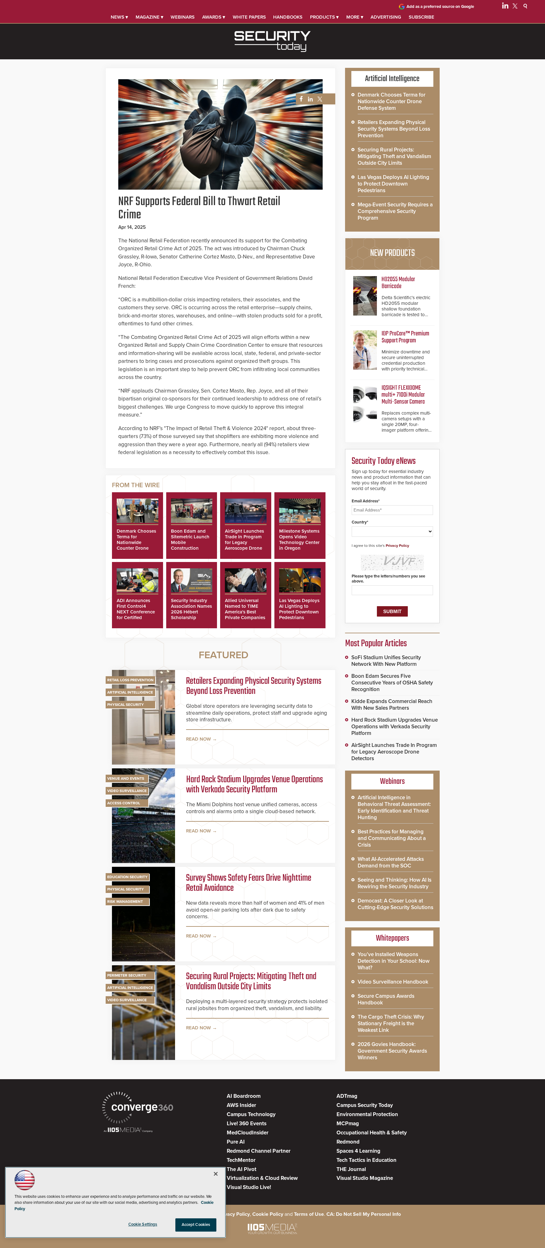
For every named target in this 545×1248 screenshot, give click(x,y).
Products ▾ (324, 17)
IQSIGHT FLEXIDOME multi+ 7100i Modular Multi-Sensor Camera (403, 395)
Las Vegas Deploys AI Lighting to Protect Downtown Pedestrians (299, 609)
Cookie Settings (142, 1224)
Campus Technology (251, 1114)
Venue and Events (125, 778)
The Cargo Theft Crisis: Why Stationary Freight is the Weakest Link (391, 1023)
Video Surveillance (127, 791)
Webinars (183, 17)
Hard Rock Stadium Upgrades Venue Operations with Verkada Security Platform (254, 785)
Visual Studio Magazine (365, 1178)
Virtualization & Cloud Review (262, 1178)
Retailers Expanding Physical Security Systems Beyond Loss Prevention (253, 686)
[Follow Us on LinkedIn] (505, 7)
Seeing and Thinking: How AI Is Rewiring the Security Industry (394, 883)
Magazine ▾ (149, 17)
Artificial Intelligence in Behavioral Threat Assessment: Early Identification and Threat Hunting (394, 807)
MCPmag (348, 1123)
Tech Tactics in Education (366, 1160)
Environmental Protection (367, 1114)
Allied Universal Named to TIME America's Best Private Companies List (245, 612)
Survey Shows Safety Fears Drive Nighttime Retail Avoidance (248, 883)
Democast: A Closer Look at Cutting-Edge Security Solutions (395, 904)
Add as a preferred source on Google (440, 6)
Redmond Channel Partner (258, 1151)
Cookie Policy (267, 1214)
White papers (249, 17)
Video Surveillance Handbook (393, 982)
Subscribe (421, 17)
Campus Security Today (365, 1105)
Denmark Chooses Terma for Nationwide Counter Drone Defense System (136, 542)
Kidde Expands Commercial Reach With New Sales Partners (391, 704)
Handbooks (287, 17)
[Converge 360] (137, 1108)
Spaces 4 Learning (358, 1151)
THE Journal (351, 1169)
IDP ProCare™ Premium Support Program (405, 337)
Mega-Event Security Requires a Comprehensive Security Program (395, 211)
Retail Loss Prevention (130, 680)
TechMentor (241, 1160)
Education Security (127, 877)
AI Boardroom (244, 1096)
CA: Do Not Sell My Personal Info (363, 1214)
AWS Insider (241, 1105)
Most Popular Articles (376, 643)
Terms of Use (309, 1214)
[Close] (216, 1174)
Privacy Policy (397, 545)
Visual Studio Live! (249, 1187)
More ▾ (354, 17)
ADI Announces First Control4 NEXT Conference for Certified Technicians (136, 612)
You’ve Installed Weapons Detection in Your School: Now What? (394, 961)
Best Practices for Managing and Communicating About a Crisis (392, 838)
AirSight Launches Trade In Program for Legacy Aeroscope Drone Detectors (244, 542)
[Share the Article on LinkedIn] (309, 99)
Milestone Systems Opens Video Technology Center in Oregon (299, 539)
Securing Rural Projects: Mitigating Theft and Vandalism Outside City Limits (251, 982)
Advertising (386, 17)
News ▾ (119, 17)
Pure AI (236, 1142)
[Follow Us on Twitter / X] (515, 7)
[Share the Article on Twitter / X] (319, 99)
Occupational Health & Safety (372, 1132)
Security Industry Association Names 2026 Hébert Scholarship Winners (191, 612)
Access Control (123, 803)
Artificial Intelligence (130, 692)
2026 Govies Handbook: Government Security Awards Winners (392, 1051)
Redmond (348, 1142)
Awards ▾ (213, 17)
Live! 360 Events (247, 1123)
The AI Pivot (241, 1169)
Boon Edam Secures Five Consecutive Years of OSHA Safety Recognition (392, 683)
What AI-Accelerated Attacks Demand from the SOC (391, 862)
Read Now (198, 739)
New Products (392, 253)
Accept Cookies (196, 1224)
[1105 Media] (128, 1130)
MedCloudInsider (247, 1132)
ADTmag (347, 1096)
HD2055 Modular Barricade (398, 283)
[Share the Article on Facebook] (299, 99)
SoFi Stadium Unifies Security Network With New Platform (386, 660)
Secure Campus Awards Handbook (386, 999)
